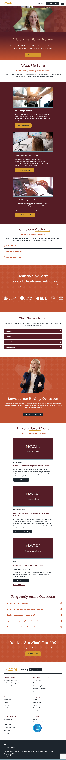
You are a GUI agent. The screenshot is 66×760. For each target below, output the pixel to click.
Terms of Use (8, 724)
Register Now (21, 581)
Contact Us (36, 711)
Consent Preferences (10, 747)
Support (41, 3)
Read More (21, 480)
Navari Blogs (7, 699)
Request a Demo (52, 3)
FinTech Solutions (9, 686)
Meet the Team (37, 702)
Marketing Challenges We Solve (13, 683)
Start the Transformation (25, 215)
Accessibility (7, 730)
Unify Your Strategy (23, 125)
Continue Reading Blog (22, 532)
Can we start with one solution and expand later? (25, 609)
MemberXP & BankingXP (40, 688)
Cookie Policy (8, 719)
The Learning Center (39, 686)
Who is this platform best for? (18, 603)
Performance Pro (38, 680)
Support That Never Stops (33, 414)
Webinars (6, 705)
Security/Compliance (10, 727)
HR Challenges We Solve (11, 680)
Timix (34, 691)
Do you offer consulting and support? (21, 626)
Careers (35, 705)
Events (6, 702)
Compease (36, 683)
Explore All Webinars (19, 585)
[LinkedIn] (5, 743)
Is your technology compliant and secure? (22, 621)
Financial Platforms (13, 257)
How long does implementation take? (21, 615)
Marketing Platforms (14, 251)
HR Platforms (11, 245)
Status (35, 719)
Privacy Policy (8, 722)
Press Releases (8, 708)
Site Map (6, 733)
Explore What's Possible (24, 170)
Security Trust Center (39, 722)
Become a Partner (38, 708)
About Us (36, 699)
